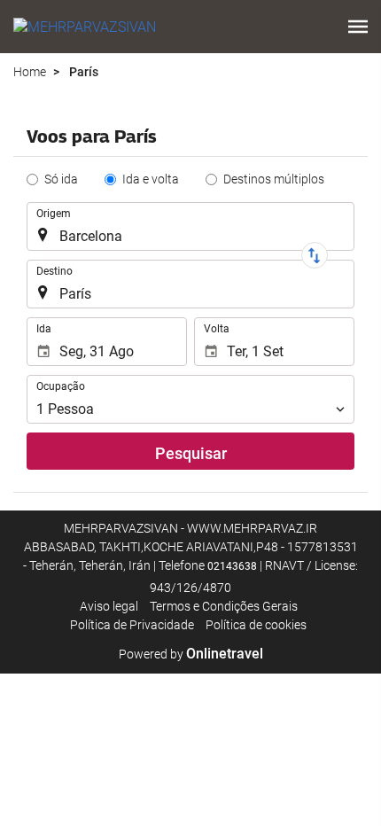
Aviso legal (109, 606)
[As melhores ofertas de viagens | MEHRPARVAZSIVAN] (84, 26)
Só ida (61, 179)
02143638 (232, 566)
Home (29, 72)
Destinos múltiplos (273, 179)
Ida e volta (150, 179)
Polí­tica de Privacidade (132, 625)
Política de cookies (256, 625)
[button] (358, 26)
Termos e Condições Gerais (224, 606)
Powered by (191, 654)
